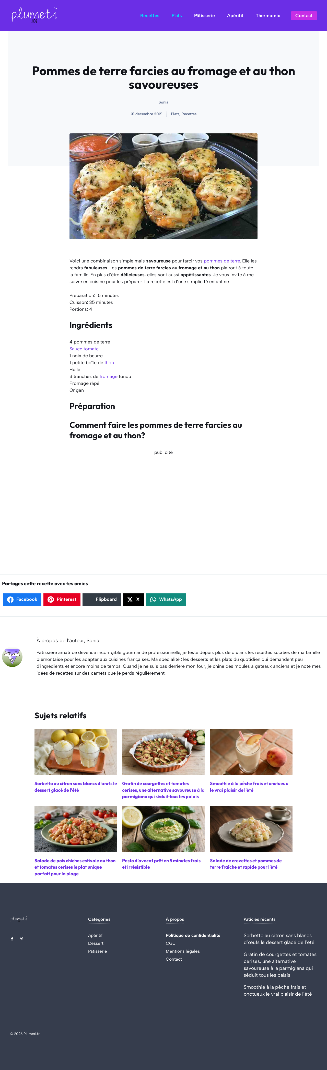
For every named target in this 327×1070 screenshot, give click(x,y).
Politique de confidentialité (193, 935)
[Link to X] (12, 938)
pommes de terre (222, 261)
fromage (109, 376)
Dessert (95, 943)
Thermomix (268, 15)
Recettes (149, 15)
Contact (304, 15)
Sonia (163, 102)
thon (109, 362)
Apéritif (235, 15)
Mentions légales (183, 951)
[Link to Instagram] (22, 938)
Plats (177, 15)
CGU (171, 943)
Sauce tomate (84, 349)
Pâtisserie (204, 15)
